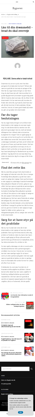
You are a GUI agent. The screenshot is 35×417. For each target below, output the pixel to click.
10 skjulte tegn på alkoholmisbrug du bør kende (10, 325)
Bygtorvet (17, 8)
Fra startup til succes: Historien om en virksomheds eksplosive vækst (11, 354)
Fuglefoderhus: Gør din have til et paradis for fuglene (11, 339)
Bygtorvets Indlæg (15, 23)
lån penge (25, 163)
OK (20, 412)
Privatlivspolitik (6, 384)
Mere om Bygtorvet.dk (8, 380)
